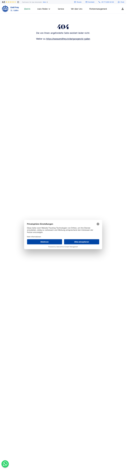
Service (61, 8)
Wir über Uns (76, 8)
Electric (27, 8)
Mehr (44, 2)
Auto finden (42, 8)
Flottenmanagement (98, 8)
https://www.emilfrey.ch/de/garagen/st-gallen (68, 38)
